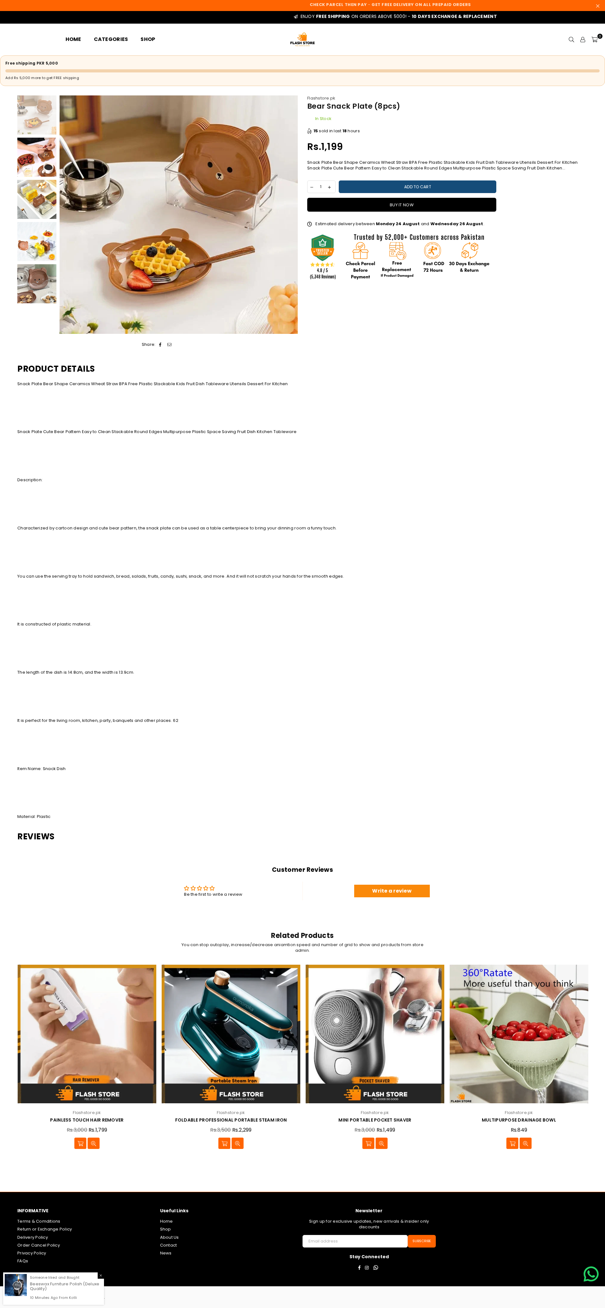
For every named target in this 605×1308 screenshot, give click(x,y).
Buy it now (402, 205)
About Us (169, 1237)
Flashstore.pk (321, 98)
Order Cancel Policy (38, 1245)
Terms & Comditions (38, 1221)
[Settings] (583, 39)
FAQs (22, 1261)
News (166, 1253)
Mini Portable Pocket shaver (374, 1120)
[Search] (571, 39)
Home (166, 1221)
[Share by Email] (169, 344)
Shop (165, 1229)
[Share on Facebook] (160, 344)
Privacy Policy (31, 1253)
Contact (168, 1245)
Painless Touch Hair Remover (87, 1120)
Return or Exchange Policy (44, 1229)
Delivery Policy (32, 1237)
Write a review (392, 890)
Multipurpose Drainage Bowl (519, 1120)
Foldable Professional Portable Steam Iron (231, 1120)
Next (292, 214)
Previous (65, 214)
